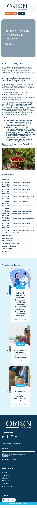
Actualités (5, 180)
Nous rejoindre (7, 486)
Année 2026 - (6, 220)
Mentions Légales (15, 503)
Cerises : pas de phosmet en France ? (15, 144)
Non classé (6, 251)
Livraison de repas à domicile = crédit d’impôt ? (20, 396)
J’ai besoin (5, 481)
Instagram (12, 436)
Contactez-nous (9, 500)
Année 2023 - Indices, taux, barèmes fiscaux (17, 189)
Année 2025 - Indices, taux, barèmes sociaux (18, 218)
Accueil (4, 472)
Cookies (25, 503)
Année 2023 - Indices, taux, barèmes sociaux (18, 196)
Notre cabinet (6, 475)
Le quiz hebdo (7, 248)
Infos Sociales (7, 241)
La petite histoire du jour (10, 243)
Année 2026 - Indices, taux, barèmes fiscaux (17, 223)
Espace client (11, 13)
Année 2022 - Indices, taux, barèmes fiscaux (17, 182)
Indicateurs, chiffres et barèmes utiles (15, 233)
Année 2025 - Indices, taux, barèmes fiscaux (17, 211)
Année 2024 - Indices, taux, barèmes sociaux (18, 206)
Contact (21, 13)
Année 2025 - (6, 208)
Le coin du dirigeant (9, 246)
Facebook (7, 436)
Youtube (16, 436)
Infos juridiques (7, 238)
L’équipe (5, 478)
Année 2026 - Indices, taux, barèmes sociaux (18, 230)
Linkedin (3, 436)
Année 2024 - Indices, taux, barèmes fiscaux (17, 199)
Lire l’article (22, 319)
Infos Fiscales (7, 235)
